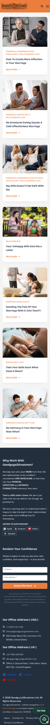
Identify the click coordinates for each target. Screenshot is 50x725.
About (7, 718)
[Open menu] (47, 6)
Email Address (10, 577)
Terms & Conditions (13, 722)
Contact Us (17, 718)
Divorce (39, 178)
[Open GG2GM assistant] (44, 719)
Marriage (11, 51)
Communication (25, 51)
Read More (13, 69)
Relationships (27, 54)
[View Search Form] (41, 6)
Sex (38, 54)
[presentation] (25, 32)
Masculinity (12, 54)
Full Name (8, 569)
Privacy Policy (33, 718)
